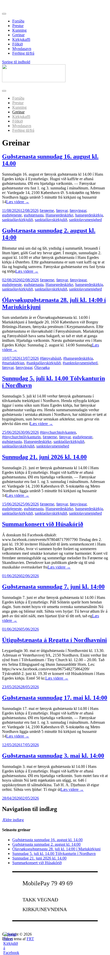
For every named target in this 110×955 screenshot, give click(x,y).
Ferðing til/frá (23, 53)
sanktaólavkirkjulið (17, 219)
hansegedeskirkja (89, 215)
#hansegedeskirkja (78, 358)
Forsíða (18, 21)
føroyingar (78, 210)
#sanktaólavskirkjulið (43, 363)
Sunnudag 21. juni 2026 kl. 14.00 (44, 457)
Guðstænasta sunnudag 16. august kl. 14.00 (47, 840)
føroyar (62, 210)
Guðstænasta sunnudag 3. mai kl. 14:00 (53, 755)
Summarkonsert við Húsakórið (42, 524)
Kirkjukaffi (21, 39)
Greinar (18, 35)
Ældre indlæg (13, 820)
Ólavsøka (42, 367)
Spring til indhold (16, 62)
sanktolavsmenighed (85, 219)
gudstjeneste (12, 215)
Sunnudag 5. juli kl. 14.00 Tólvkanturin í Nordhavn (54, 853)
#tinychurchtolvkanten (58, 432)
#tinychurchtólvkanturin (21, 437)
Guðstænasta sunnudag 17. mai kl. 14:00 (54, 697)
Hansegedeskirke (59, 215)
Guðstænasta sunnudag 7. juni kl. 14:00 (53, 586)
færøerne (47, 210)
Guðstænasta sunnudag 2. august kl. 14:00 (46, 844)
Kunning (19, 30)
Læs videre (17, 202)
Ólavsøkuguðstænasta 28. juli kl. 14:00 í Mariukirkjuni (56, 849)
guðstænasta (33, 215)
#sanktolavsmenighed (80, 363)
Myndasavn (21, 48)
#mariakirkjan (13, 363)
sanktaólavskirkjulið (51, 219)
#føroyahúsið (50, 358)
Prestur (18, 25)
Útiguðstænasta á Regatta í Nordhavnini (54, 640)
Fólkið (17, 44)
